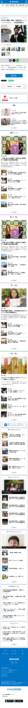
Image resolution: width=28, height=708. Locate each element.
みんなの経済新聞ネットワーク (14, 689)
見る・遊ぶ (12, 5)
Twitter (15, 662)
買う (17, 5)
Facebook (12, 662)
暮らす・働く (21, 5)
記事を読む (14, 75)
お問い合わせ (4, 673)
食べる (7, 5)
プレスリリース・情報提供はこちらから (10, 670)
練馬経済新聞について (6, 668)
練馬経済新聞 (14, 2)
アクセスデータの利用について (8, 671)
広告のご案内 (4, 675)
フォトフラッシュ (5, 17)
